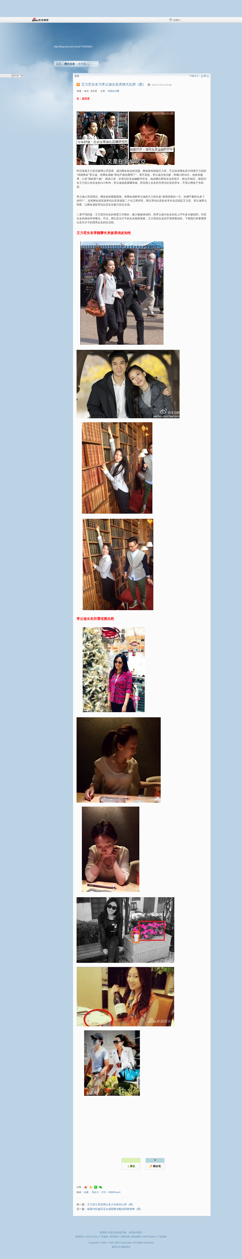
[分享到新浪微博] (85, 1187)
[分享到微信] (100, 1187)
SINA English (149, 1236)
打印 (104, 1192)
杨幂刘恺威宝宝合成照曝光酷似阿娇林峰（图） (115, 1209)
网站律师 (136, 1236)
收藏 (86, 1192)
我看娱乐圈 (113, 91)
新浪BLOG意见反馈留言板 (113, 1232)
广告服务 (103, 1236)
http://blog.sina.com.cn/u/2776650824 (73, 46)
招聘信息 (125, 1236)
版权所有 (125, 1247)
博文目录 (69, 63)
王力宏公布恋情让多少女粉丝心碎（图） (111, 1204)
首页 (58, 63)
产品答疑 (162, 1236)
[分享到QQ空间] (90, 1187)
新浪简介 (80, 1236)
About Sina (92, 1236)
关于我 (82, 63)
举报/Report (114, 1192)
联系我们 (114, 1236)
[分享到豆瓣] (95, 1187)
